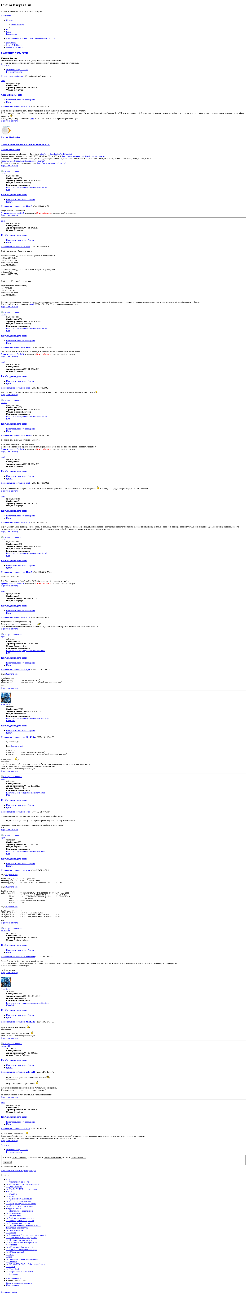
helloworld (5, 931)
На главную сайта (9, 1292)
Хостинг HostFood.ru (10, 137)
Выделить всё (11, 674)
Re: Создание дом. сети (14, 194)
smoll (3, 81)
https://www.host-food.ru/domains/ (51, 163)
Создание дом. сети (14, 52)
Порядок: (66, 1157)
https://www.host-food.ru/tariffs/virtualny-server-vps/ (83, 156)
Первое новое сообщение (12, 76)
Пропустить (6, 16)
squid (3, 637)
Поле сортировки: (36, 1157)
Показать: (7, 1157)
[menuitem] (17, 25)
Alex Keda (5, 704)
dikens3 (4, 173)
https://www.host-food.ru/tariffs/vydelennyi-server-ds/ (23, 161)
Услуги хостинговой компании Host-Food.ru (25, 144)
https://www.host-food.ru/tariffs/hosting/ (56, 154)
